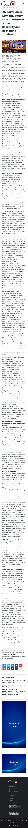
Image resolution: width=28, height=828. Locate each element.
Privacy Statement (13, 791)
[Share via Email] (12, 668)
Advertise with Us (13, 797)
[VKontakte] (8, 668)
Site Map (11, 800)
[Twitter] (8, 665)
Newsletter (12, 795)
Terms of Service (13, 789)
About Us (11, 788)
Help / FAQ (12, 798)
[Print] (16, 668)
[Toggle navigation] (25, 3)
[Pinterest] (20, 665)
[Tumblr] (16, 665)
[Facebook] (4, 665)
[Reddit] (4, 668)
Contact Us (12, 786)
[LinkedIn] (12, 665)
